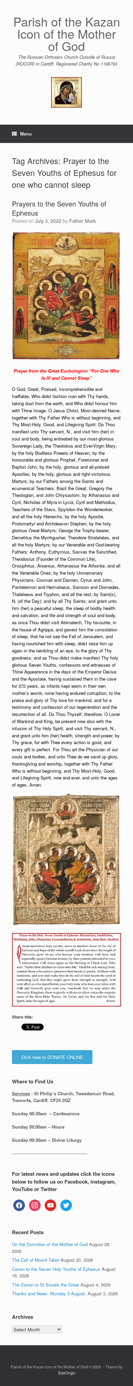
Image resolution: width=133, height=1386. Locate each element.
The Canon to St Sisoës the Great (45, 1284)
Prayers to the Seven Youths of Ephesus (59, 208)
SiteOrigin (66, 1372)
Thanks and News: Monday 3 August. (49, 1293)
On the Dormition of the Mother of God (50, 1244)
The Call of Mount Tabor (35, 1260)
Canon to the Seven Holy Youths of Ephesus (56, 1269)
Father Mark (82, 220)
